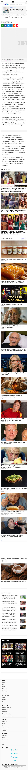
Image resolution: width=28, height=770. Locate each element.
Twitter (15, 753)
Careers (4, 725)
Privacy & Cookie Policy (8, 716)
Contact (4, 730)
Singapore (4, 739)
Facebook (15, 750)
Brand (3, 723)
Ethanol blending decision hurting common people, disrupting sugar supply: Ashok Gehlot (10, 597)
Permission (5, 709)
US (3, 684)
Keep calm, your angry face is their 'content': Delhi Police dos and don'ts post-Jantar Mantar (9, 621)
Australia (4, 735)
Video (3, 701)
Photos (4, 699)
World (3, 686)
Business (4, 688)
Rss (15, 760)
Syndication (5, 711)
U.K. (3, 742)
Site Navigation (6, 728)
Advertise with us (6, 707)
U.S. (3, 744)
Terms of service (6, 713)
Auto (3, 697)
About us (4, 721)
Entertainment (5, 695)
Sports (4, 693)
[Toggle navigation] (2, 2)
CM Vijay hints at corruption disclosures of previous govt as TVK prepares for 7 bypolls (9, 609)
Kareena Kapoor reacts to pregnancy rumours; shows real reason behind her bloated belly (13, 211)
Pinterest (15, 757)
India (3, 682)
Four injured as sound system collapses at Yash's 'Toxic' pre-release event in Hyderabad (9, 615)
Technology (5, 690)
